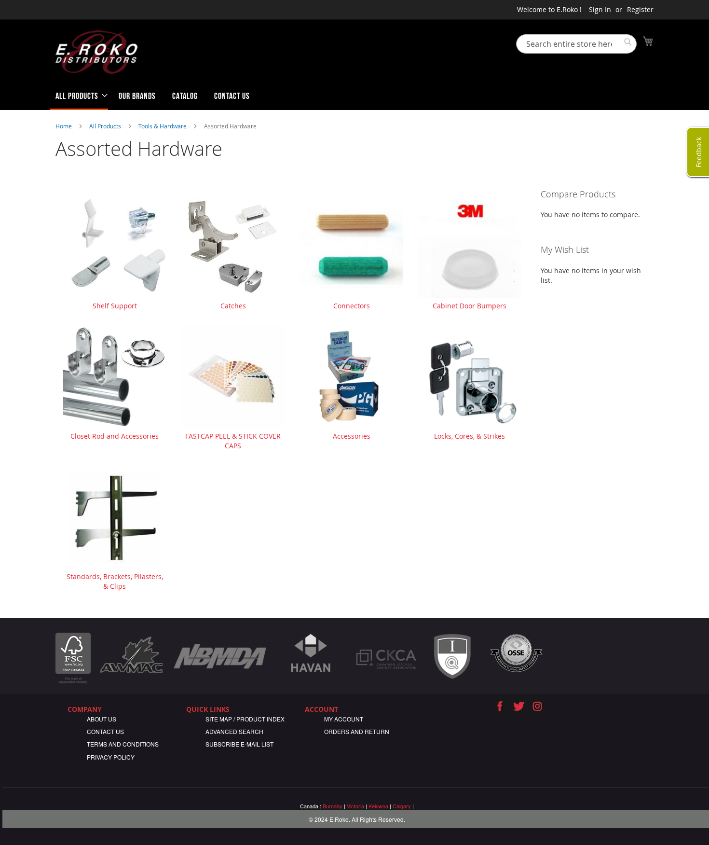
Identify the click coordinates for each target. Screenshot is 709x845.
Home (64, 126)
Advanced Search (234, 731)
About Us (101, 719)
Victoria (355, 806)
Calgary (402, 806)
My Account (343, 719)
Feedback (698, 152)
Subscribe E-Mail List (239, 744)
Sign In (600, 9)
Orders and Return (356, 731)
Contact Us (105, 731)
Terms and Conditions (123, 744)
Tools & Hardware (163, 126)
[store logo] (96, 52)
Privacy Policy (111, 757)
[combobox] (576, 44)
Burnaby (332, 806)
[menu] (354, 98)
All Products (106, 126)
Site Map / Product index (245, 719)
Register (640, 9)
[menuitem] (79, 98)
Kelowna (378, 806)
